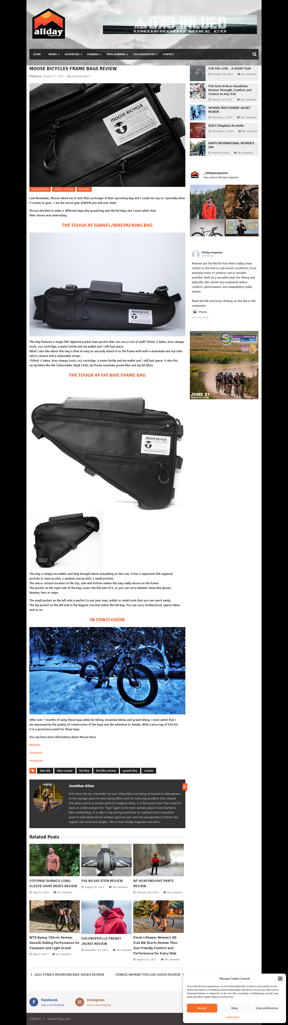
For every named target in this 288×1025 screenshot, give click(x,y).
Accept (202, 1008)
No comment (64, 892)
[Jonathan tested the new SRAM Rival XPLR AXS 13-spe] (241, 202)
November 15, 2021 (96, 950)
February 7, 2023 (222, 117)
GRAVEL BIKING (63, 189)
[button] (280, 979)
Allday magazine (212, 252)
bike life (45, 771)
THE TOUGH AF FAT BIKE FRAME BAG (107, 375)
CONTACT (168, 54)
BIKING (53, 54)
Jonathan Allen (80, 76)
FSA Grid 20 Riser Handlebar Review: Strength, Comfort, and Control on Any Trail (229, 90)
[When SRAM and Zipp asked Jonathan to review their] (207, 236)
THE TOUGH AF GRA (82, 225)
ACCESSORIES (40, 189)
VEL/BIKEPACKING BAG (128, 225)
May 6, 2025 (40, 954)
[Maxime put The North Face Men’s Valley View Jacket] (207, 202)
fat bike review (106, 771)
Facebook (35, 753)
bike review (64, 771)
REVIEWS (84, 189)
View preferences (267, 1008)
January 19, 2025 (222, 99)
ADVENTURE (72, 54)
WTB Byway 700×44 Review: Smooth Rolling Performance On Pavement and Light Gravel (54, 942)
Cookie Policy (233, 1017)
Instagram (36, 760)
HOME (37, 54)
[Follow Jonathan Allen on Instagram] (184, 786)
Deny (234, 1008)
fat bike (84, 771)
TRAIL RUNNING (116, 54)
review (148, 771)
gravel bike (130, 771)
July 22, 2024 (41, 892)
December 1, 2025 (223, 131)
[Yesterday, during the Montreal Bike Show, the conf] (241, 236)
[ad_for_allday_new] (180, 33)
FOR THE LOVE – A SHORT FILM (229, 69)
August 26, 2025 (146, 959)
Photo (203, 312)
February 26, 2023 (148, 892)
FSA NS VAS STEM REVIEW (102, 881)
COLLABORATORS (144, 54)
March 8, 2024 (220, 152)
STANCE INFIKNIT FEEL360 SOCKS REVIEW (148, 974)
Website (34, 745)
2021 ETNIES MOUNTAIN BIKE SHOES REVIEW (69, 974)
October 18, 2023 (222, 74)
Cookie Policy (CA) (58, 1019)
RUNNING (93, 54)
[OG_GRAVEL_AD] (224, 398)
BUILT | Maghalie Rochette (226, 126)
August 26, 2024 (94, 887)
